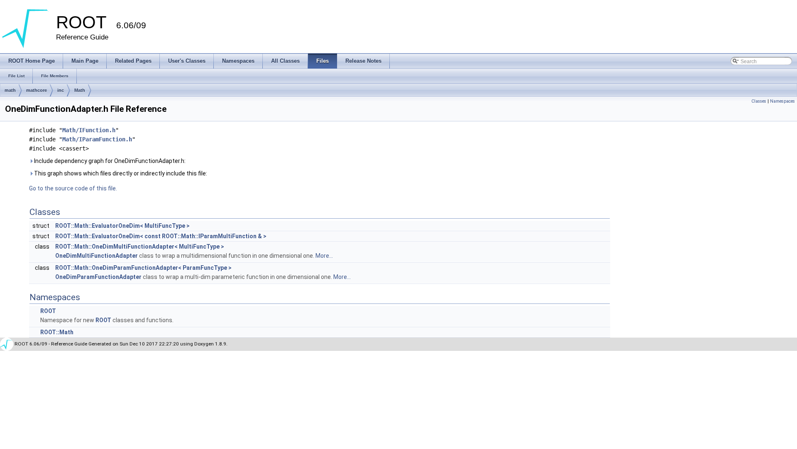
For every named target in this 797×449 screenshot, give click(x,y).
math (10, 90)
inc (60, 90)
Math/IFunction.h (88, 130)
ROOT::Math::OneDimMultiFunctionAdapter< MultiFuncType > (139, 246)
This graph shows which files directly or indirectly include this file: (120, 173)
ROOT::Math (56, 332)
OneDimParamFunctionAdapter (98, 277)
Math (79, 90)
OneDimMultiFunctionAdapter (96, 255)
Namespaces (782, 101)
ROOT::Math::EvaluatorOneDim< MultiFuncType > (122, 225)
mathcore (36, 90)
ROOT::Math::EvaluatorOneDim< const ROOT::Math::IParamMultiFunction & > (160, 236)
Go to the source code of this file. (73, 188)
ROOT (48, 311)
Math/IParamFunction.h (97, 139)
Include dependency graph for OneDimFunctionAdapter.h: (109, 161)
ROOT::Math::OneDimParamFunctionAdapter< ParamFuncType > (143, 267)
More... (324, 255)
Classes (758, 101)
